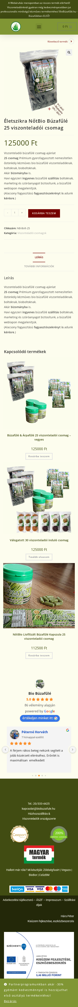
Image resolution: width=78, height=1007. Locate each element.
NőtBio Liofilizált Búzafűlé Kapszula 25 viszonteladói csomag (39, 637)
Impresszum (53, 900)
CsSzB (43, 874)
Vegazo (66, 869)
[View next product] (71, 41)
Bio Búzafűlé (39, 693)
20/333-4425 (41, 803)
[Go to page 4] (45, 775)
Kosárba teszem (44, 213)
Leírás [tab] (39, 257)
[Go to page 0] (32, 775)
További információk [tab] (39, 266)
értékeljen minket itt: (37, 718)
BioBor (33, 874)
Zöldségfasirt (51, 869)
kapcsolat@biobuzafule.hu (38, 808)
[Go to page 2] (39, 775)
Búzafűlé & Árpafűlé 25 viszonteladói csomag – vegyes (39, 437)
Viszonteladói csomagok (32, 233)
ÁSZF (39, 900)
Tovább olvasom (39, 557)
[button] (39, 26)
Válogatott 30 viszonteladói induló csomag (39, 540)
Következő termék (58, 41)
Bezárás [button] (10, 1001)
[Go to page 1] (36, 775)
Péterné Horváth (35, 732)
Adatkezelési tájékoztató (18, 900)
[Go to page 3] (42, 775)
